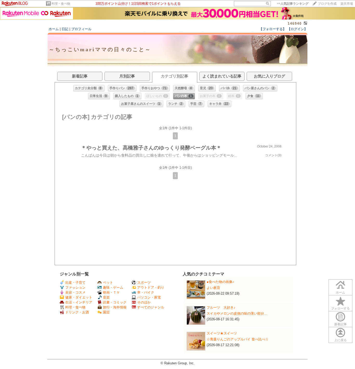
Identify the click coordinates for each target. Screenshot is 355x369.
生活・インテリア (78, 302)
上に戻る (340, 340)
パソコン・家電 (149, 297)
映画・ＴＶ (111, 292)
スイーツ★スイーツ (222, 333)
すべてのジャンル (150, 307)
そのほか (144, 302)
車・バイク (145, 292)
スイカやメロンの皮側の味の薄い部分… (237, 313)
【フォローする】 (272, 29)
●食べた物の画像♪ (220, 282)
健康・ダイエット (78, 297)
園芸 (106, 312)
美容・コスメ (75, 292)
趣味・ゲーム (113, 287)
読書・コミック (115, 302)
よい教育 (213, 288)
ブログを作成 (327, 3)
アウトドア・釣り (150, 287)
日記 (65, 29)
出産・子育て (75, 282)
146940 (295, 23)
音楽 (106, 297)
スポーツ (144, 282)
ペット (108, 282)
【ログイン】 (297, 29)
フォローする (340, 308)
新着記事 (340, 324)
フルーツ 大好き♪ (221, 307)
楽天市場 (346, 3)
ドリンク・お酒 (77, 312)
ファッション (75, 287)
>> (292, 3)
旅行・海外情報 (115, 307)
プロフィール (81, 29)
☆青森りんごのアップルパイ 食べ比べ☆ (237, 339)
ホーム (54, 29)
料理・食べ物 (60, 3)
